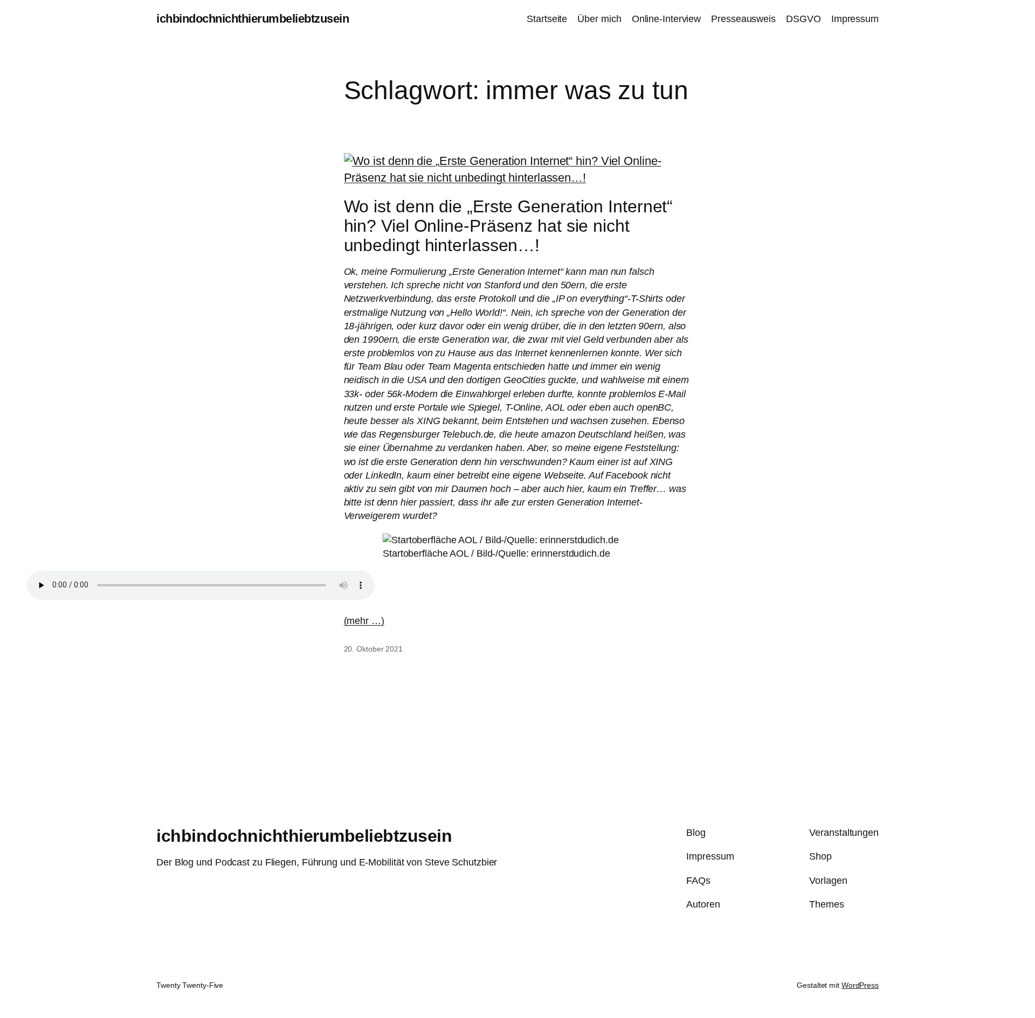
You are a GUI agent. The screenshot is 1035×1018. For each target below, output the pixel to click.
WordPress (860, 985)
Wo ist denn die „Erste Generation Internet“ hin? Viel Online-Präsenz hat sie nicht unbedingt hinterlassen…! (508, 226)
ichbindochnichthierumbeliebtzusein (252, 18)
